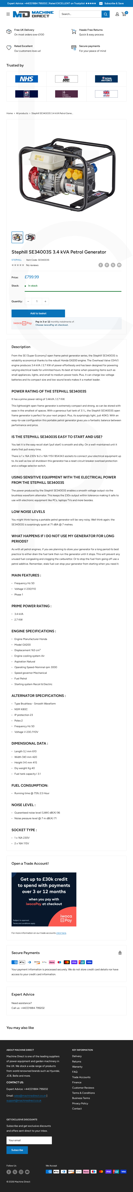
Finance (76, 1082)
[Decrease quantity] (28, 301)
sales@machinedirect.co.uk (30, 1095)
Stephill (17, 260)
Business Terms (81, 1098)
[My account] (117, 14)
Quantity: (17, 301)
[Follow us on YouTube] (27, 1172)
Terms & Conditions (83, 1092)
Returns (76, 1061)
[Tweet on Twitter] (113, 264)
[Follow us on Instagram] (21, 1172)
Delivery (77, 1056)
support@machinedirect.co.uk (23, 1100)
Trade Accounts (81, 1077)
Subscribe (17, 1150)
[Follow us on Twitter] (15, 1172)
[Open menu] (8, 14)
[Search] (106, 14)
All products (22, 113)
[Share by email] (119, 264)
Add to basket (38, 313)
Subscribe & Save (114, 3)
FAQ (74, 1071)
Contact (77, 1108)
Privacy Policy (80, 1103)
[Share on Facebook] (100, 264)
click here (61, 933)
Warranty (77, 1066)
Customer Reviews (83, 1087)
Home (9, 113)
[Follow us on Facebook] (8, 1172)
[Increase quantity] (45, 301)
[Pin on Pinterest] (107, 264)
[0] (124, 14)
